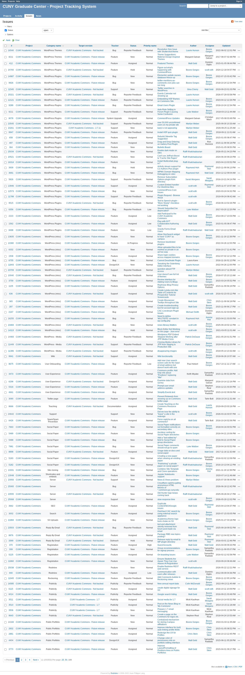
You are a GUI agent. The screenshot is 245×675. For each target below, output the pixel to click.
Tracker (115, 46)
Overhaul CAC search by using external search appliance (169, 513)
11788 (11, 196)
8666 (11, 406)
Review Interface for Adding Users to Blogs (168, 280)
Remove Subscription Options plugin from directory (167, 179)
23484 (11, 325)
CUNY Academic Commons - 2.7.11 (85, 128)
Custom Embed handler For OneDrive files (168, 186)
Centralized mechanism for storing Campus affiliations (168, 622)
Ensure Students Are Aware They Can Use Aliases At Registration (168, 561)
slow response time (166, 499)
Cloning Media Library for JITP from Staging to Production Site (169, 344)
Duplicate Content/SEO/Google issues (167, 505)
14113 (11, 330)
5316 (11, 387)
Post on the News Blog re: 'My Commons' (169, 605)
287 (11, 307)
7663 (11, 427)
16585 (11, 583)
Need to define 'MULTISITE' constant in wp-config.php (168, 318)
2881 (11, 634)
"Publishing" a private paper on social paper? (168, 464)
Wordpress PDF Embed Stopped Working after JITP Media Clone (168, 336)
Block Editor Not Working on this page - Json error (169, 330)
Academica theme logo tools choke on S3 (168, 520)
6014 (11, 594)
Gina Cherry (192, 89)
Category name (53, 46)
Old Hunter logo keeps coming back (168, 494)
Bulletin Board (164, 147)
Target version (85, 46)
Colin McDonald (192, 583)
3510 (11, 605)
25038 (11, 567)
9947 (11, 132)
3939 (11, 167)
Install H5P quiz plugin (168, 132)
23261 (11, 128)
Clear (17, 40)
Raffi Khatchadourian (192, 151)
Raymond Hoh (192, 167)
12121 (11, 100)
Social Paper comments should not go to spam (168, 446)
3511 (11, 599)
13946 (11, 186)
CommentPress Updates (169, 118)
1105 (11, 286)
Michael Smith (192, 312)
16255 (11, 318)
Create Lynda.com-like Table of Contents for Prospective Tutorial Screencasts (168, 293)
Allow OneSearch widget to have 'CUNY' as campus (169, 236)
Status (10, 30)
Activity (18, 16)
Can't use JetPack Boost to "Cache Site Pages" (168, 157)
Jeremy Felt (209, 318)
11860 (11, 561)
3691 (11, 173)
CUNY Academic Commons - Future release (85, 57)
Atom (230, 667)
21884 (11, 520)
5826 (11, 179)
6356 (11, 209)
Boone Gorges (209, 50)
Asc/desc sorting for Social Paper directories (168, 433)
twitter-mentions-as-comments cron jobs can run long (169, 82)
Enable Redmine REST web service (168, 567)
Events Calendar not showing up (167, 94)
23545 (11, 123)
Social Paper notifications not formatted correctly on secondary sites (169, 427)
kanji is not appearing (167, 128)
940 (11, 573)
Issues (29, 16)
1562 (11, 224)
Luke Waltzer (192, 112)
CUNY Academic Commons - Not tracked (84, 50)
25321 (11, 95)
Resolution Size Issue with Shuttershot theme (168, 50)
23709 (11, 270)
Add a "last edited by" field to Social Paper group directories (167, 440)
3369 (11, 541)
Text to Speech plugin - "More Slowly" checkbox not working (168, 203)
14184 (11, 622)
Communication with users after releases (167, 573)
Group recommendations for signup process (169, 549)
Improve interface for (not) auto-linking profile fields (169, 628)
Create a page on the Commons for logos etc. (168, 615)
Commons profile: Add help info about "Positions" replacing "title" (168, 374)
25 (63, 660)
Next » (36, 660)
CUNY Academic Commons (28, 50)
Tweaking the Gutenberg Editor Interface (169, 264)
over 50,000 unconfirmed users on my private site (169, 123)
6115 (11, 589)
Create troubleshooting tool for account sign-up (168, 306)
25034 (11, 151)
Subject (170, 46)
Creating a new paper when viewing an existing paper (169, 458)
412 (11, 63)
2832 (11, 628)
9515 (11, 203)
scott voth (209, 70)
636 (11, 294)
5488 (11, 440)
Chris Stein (209, 301)
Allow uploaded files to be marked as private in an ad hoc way (169, 249)
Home (4, 1)
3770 (11, 649)
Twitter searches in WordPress (166, 89)
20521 (11, 157)
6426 (11, 420)
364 (11, 147)
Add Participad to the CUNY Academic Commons (167, 216)
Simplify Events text (166, 392)
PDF (240, 667)
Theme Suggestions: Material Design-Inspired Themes (169, 56)
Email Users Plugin (166, 105)
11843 (11, 265)
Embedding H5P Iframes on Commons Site (169, 100)
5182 (11, 465)
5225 (11, 555)
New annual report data (168, 583)
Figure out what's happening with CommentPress (165, 69)
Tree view (238, 21)
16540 (11, 50)
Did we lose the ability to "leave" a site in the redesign (169, 414)
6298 (11, 381)
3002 (11, 513)
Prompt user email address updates (166, 387)
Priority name (150, 46)
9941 (11, 356)
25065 (11, 486)
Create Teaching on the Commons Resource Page (168, 406)
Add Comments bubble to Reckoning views (169, 578)
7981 (11, 446)
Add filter (205, 30)
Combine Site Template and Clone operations (168, 470)
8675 (11, 364)
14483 (11, 337)
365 (11, 301)
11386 (11, 351)
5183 (11, 458)
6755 (11, 260)
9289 (11, 105)
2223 (11, 216)
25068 (11, 499)
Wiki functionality (165, 356)
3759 (11, 281)
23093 (11, 480)
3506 (11, 610)
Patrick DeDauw (192, 337)
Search (182, 6)
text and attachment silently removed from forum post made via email (167, 527)
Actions (239, 50)
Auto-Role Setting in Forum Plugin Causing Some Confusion (168, 111)
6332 (11, 249)
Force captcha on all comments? (167, 420)
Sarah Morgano (193, 179)
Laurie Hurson (192, 50)
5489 (11, 433)
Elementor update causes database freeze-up (169, 76)
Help (18, 1)
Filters (9, 26)
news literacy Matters (167, 325)
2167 (11, 312)
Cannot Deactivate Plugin (169, 260)
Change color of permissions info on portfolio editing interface (169, 640)
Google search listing (167, 594)
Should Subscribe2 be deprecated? (168, 209)
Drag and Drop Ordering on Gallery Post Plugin (169, 143)
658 (11, 137)
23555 (11, 494)
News (38, 16)
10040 (11, 275)
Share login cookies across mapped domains (169, 256)
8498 (11, 230)
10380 (11, 243)
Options (10, 34)
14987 (11, 76)
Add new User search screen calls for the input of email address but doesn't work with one (169, 364)
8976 (11, 535)
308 (11, 549)
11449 (11, 344)
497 (11, 143)
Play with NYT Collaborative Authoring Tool (168, 223)
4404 (11, 640)
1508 (11, 256)
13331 (11, 470)
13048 (11, 475)
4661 (11, 392)
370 (11, 545)
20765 (11, 70)
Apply (8, 40)
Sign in (239, 1)
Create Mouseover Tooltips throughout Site (168, 301)
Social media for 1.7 (167, 599)
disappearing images (167, 351)
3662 (11, 506)
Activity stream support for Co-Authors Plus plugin (169, 167)
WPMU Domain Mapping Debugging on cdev (169, 173)
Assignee (209, 46)
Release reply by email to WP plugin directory (169, 540)
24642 (11, 414)
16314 (11, 162)
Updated (226, 46)
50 (66, 660)
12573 (11, 191)
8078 (11, 118)
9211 (11, 112)
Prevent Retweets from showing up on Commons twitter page (169, 398)
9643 (11, 615)
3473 (11, 374)
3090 (11, 399)
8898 (11, 452)
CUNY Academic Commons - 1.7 (85, 599)
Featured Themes (166, 63)
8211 (11, 57)
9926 (11, 83)
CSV (235, 667)
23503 (11, 528)
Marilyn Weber (192, 123)
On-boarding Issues (166, 555)
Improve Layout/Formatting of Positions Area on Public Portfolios (169, 649)
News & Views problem (168, 480)
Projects (11, 1)
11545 (11, 89)
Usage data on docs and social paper (169, 452)
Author (193, 46)
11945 (11, 578)
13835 (11, 236)
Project (29, 46)
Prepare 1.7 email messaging (166, 610)
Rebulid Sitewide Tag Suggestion (167, 137)
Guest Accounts (165, 545)
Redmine (114, 673)
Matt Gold (192, 63)
